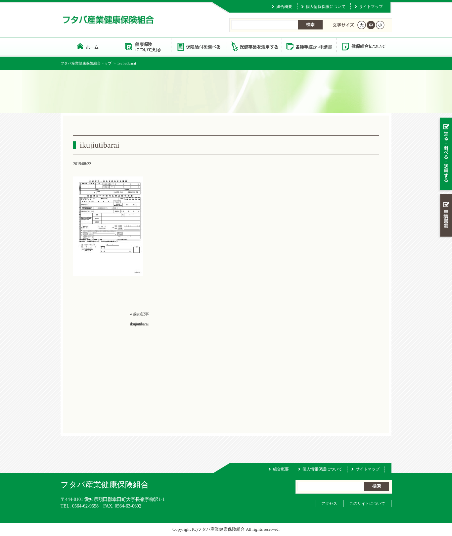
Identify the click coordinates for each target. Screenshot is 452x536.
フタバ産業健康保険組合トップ (86, 63)
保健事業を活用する (253, 46)
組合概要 (284, 6)
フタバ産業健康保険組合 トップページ (88, 46)
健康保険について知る (143, 46)
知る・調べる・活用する (445, 154)
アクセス (329, 503)
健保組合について (363, 46)
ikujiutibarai (139, 324)
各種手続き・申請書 (308, 46)
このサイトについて (367, 503)
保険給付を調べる (198, 46)
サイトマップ (371, 6)
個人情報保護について (325, 6)
